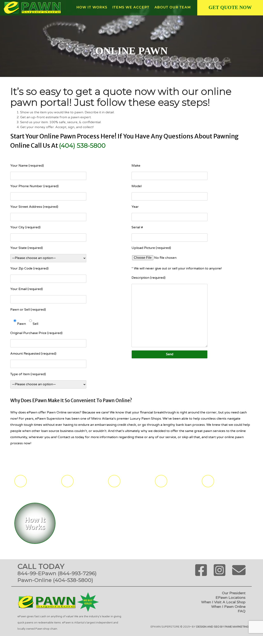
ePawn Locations (231, 597)
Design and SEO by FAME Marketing (222, 626)
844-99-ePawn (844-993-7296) (57, 573)
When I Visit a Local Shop (223, 602)
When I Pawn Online (228, 606)
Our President (234, 593)
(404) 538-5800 (82, 145)
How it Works (91, 7)
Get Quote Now (230, 7)
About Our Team (173, 7)
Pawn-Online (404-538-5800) (55, 580)
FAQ (242, 611)
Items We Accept (131, 7)
